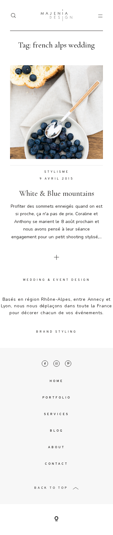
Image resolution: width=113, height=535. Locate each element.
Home (56, 381)
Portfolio (56, 397)
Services (56, 414)
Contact (56, 464)
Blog (56, 431)
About (56, 447)
